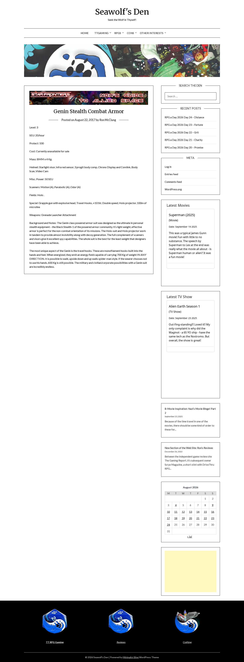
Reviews (121, 642)
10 (168, 511)
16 (212, 511)
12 (183, 511)
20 (190, 518)
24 (168, 524)
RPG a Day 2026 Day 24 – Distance (184, 117)
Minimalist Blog (131, 657)
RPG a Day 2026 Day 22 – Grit (182, 132)
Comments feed (173, 181)
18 (175, 518)
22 (205, 518)
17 (168, 518)
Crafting (187, 642)
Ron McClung (107, 120)
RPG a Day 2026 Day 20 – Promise (184, 147)
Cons (130, 33)
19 (183, 518)
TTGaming (101, 33)
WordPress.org (173, 189)
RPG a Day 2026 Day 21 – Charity (184, 139)
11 (175, 511)
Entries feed (171, 174)
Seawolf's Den (122, 12)
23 (212, 518)
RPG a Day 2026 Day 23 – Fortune (184, 124)
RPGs (117, 33)
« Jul (189, 536)
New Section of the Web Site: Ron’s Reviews (189, 447)
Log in (168, 166)
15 (205, 511)
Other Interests (151, 33)
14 (197, 511)
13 (190, 511)
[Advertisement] (190, 571)
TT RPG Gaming (55, 642)
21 (197, 518)
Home (85, 33)
